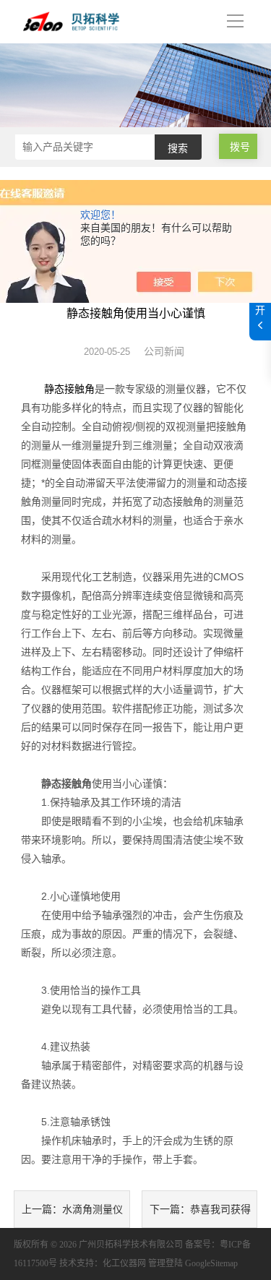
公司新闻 (164, 351)
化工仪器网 (124, 1263)
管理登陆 (165, 1263)
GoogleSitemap (211, 1263)
